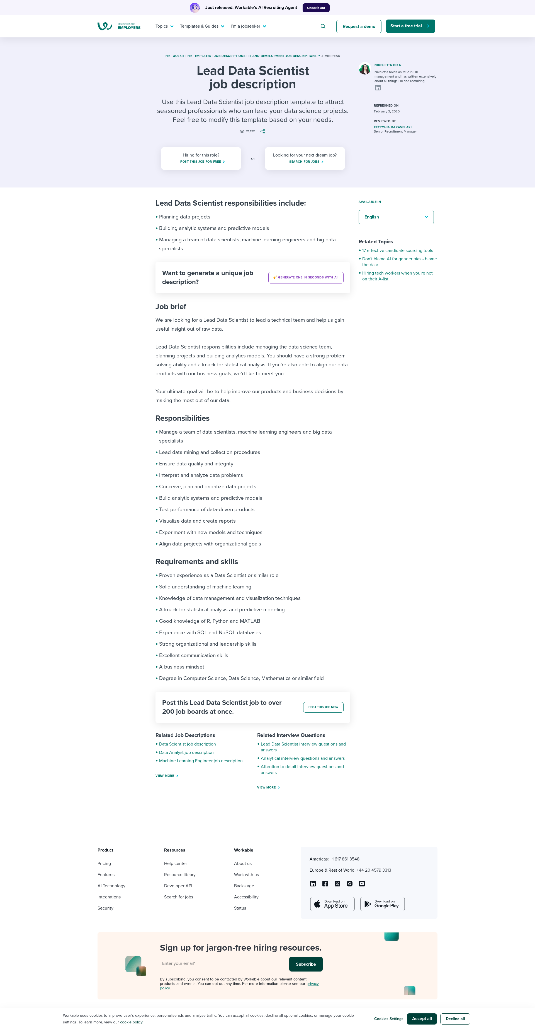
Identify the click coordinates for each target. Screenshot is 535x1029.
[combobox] (324, 26)
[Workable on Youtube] (337, 885)
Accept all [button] (422, 1018)
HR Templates (199, 56)
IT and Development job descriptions (283, 56)
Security (105, 908)
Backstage (244, 886)
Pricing (104, 863)
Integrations (109, 897)
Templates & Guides (199, 26)
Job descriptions (229, 56)
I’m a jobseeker (245, 26)
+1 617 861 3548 (344, 859)
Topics (161, 26)
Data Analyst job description (186, 752)
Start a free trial (406, 26)
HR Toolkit (175, 56)
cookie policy (131, 1022)
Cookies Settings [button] (388, 1018)
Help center (175, 863)
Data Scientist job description (187, 744)
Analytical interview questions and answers (303, 758)
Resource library (180, 874)
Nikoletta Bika (387, 65)
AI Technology (111, 886)
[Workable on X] (349, 885)
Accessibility (246, 897)
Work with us (246, 874)
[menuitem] (163, 26)
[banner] (252, 277)
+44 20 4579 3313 (374, 870)
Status (240, 908)
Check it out (316, 8)
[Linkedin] (377, 87)
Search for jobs (178, 897)
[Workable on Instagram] (362, 885)
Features (106, 874)
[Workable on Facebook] (325, 885)
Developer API (178, 886)
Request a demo (359, 26)
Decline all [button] (455, 1018)
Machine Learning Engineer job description (201, 761)
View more (164, 776)
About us (243, 863)
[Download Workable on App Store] (332, 904)
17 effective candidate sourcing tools (397, 250)
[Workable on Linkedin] (313, 885)
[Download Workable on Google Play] (382, 904)
